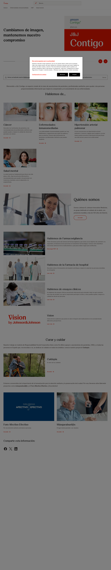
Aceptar (74, 74)
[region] (56, 68)
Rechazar (62, 74)
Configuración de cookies (39, 74)
